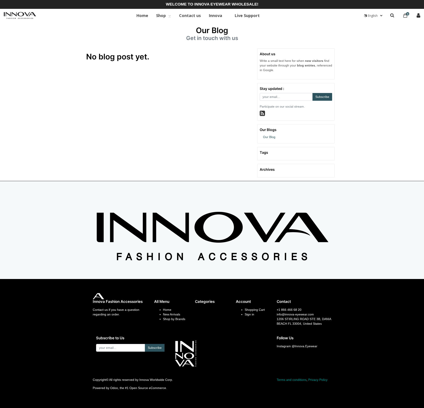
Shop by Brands (174, 319)
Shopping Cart (255, 309)
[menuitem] (142, 15)
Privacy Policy (317, 379)
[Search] (392, 15)
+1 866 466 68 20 (289, 309)
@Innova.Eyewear (304, 346)
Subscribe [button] (155, 347)
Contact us (100, 309)
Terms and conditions (292, 379)
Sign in (249, 314)
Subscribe (322, 97)
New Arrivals (171, 314)
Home (167, 309)
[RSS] (262, 113)
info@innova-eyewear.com (295, 314)
